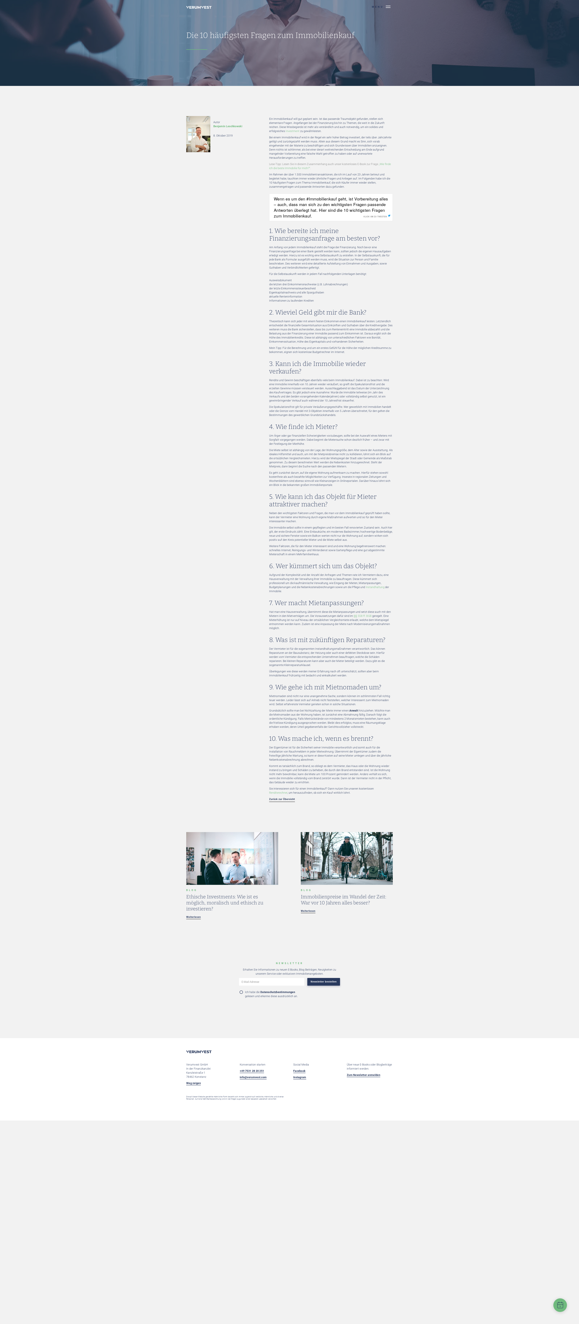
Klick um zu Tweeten (375, 216)
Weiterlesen (193, 917)
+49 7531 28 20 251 (252, 1070)
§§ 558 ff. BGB (363, 615)
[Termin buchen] (560, 1307)
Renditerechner (278, 792)
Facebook (299, 1070)
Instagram (299, 1077)
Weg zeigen (193, 1083)
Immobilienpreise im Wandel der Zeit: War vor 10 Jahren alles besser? (343, 900)
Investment (292, 131)
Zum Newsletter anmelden (363, 1075)
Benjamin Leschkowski (227, 126)
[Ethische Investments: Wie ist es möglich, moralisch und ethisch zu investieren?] (232, 884)
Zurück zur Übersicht (282, 799)
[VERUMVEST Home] (199, 1052)
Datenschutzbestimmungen (277, 992)
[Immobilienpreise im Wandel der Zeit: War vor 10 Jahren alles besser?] (347, 884)
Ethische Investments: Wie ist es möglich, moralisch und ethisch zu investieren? (224, 903)
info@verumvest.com (253, 1077)
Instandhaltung (375, 587)
